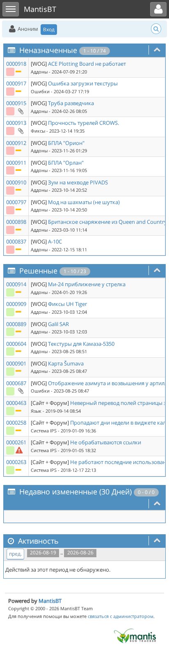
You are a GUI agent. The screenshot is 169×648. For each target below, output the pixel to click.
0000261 (16, 442)
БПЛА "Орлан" (66, 162)
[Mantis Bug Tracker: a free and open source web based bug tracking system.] (135, 635)
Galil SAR (58, 324)
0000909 (16, 304)
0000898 (16, 221)
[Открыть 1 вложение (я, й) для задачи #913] (20, 130)
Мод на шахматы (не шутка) (84, 202)
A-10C (55, 241)
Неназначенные (48, 50)
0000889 (16, 324)
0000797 (16, 202)
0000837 (16, 241)
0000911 (16, 162)
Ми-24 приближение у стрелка (87, 284)
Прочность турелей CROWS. (83, 122)
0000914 (16, 284)
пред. (15, 553)
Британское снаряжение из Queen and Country (107, 221)
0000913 (16, 122)
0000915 (16, 103)
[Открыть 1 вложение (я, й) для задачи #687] (20, 390)
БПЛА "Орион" (66, 143)
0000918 (16, 63)
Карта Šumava (66, 363)
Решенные (38, 271)
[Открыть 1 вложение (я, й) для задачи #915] (20, 111)
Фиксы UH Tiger (67, 304)
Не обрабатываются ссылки (105, 442)
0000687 (16, 383)
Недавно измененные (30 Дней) (75, 491)
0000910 (16, 182)
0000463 (16, 403)
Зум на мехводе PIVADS (78, 182)
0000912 (16, 143)
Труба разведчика (71, 103)
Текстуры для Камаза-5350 (81, 343)
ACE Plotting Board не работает (87, 63)
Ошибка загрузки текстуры (83, 83)
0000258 (16, 422)
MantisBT (50, 600)
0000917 (16, 83)
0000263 (16, 462)
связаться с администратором (120, 616)
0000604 (16, 343)
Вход (49, 29)
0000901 (16, 363)
